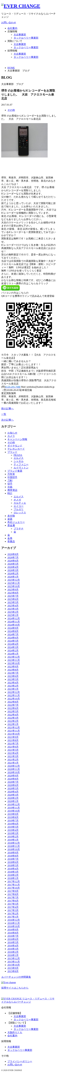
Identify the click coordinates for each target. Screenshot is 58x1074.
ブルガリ (19, 509)
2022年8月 (13, 702)
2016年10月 (13, 926)
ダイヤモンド (14, 445)
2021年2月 (13, 759)
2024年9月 (13, 628)
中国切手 (12, 477)
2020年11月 (13, 769)
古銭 (9, 487)
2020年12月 (13, 766)
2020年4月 (13, 791)
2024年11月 (13, 621)
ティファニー (21, 464)
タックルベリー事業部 (26, 38)
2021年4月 (13, 753)
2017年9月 (13, 891)
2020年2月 (13, 798)
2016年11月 (13, 923)
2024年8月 (13, 631)
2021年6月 (13, 746)
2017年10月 (13, 888)
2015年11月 (13, 961)
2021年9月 (13, 737)
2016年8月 (13, 932)
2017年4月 (13, 907)
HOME (11, 67)
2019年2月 (13, 836)
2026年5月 (13, 564)
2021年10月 (13, 734)
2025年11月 (13, 583)
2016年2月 (13, 952)
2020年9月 (13, 775)
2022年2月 (13, 721)
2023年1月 (13, 689)
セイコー (19, 506)
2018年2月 (13, 875)
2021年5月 (13, 750)
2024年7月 (13, 634)
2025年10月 (13, 586)
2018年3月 (13, 872)
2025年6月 (13, 599)
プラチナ (19, 528)
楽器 (9, 519)
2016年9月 (13, 929)
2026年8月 (13, 554)
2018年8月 (13, 855)
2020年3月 (13, 795)
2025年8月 (13, 592)
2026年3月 (13, 570)
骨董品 (11, 541)
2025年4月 (13, 605)
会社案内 (12, 28)
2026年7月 (13, 557)
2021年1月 (13, 762)
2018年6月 (13, 862)
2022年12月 (13, 692)
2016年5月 (13, 942)
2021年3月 (13, 756)
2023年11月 (13, 660)
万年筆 (11, 474)
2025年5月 (13, 602)
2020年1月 (13, 801)
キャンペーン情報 (17, 439)
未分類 (11, 515)
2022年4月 (13, 714)
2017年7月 (13, 897)
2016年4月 (13, 945)
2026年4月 (13, 567)
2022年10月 (13, 698)
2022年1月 (13, 724)
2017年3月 (13, 910)
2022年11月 (13, 695)
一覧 (3, 414)
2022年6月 (13, 708)
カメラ (11, 436)
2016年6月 (13, 939)
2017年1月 (13, 916)
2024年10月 (13, 625)
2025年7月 (13, 596)
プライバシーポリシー (19, 1061)
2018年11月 (13, 846)
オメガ (17, 499)
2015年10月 (13, 965)
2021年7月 (13, 743)
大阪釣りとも (14, 1032)
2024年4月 (13, 644)
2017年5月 (13, 904)
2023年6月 (13, 676)
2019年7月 (13, 820)
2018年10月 (13, 849)
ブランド (12, 452)
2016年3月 (13, 949)
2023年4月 (13, 682)
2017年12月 (13, 881)
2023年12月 (13, 657)
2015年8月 (13, 971)
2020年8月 (13, 779)
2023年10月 (13, 663)
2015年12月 (13, 958)
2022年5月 (13, 711)
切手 (9, 483)
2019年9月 (13, 814)
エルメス (19, 458)
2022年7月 (13, 705)
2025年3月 (13, 608)
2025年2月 (13, 612)
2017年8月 (13, 894)
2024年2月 (13, 650)
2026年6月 (13, 560)
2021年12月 (13, 727)
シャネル (19, 461)
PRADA (18, 455)
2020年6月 (13, 785)
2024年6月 (13, 637)
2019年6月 (13, 823)
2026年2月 (13, 573)
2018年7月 (13, 859)
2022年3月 (13, 718)
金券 (9, 538)
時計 (9, 493)
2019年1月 (13, 839)
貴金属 (11, 525)
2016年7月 (13, 936)
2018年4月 (13, 868)
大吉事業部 (20, 34)
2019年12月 (13, 804)
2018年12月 (13, 843)
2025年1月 (13, 615)
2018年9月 (13, 852)
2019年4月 (13, 830)
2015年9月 (13, 968)
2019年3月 (13, 833)
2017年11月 (13, 884)
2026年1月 (13, 576)
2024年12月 (13, 618)
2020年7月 (13, 782)
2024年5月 (13, 641)
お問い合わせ (8, 22)
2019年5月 (13, 827)
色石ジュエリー (16, 522)
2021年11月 (13, 730)
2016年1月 (13, 955)
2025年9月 (13, 589)
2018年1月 (13, 878)
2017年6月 (13, 900)
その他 (11, 110)
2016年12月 (13, 920)
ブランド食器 (14, 471)
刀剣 (9, 480)
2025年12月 (13, 580)
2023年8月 (13, 669)
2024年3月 (13, 647)
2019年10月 (13, 811)
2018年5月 (13, 865)
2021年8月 (13, 740)
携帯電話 (12, 490)
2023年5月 (13, 679)
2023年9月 (13, 666)
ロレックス (20, 512)
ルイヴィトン (21, 467)
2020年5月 (13, 788)
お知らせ (12, 433)
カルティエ (20, 503)
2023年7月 (13, 673)
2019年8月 (13, 817)
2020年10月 (13, 772)
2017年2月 (13, 913)
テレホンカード (16, 449)
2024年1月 (13, 653)
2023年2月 (13, 685)
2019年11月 (13, 807)
